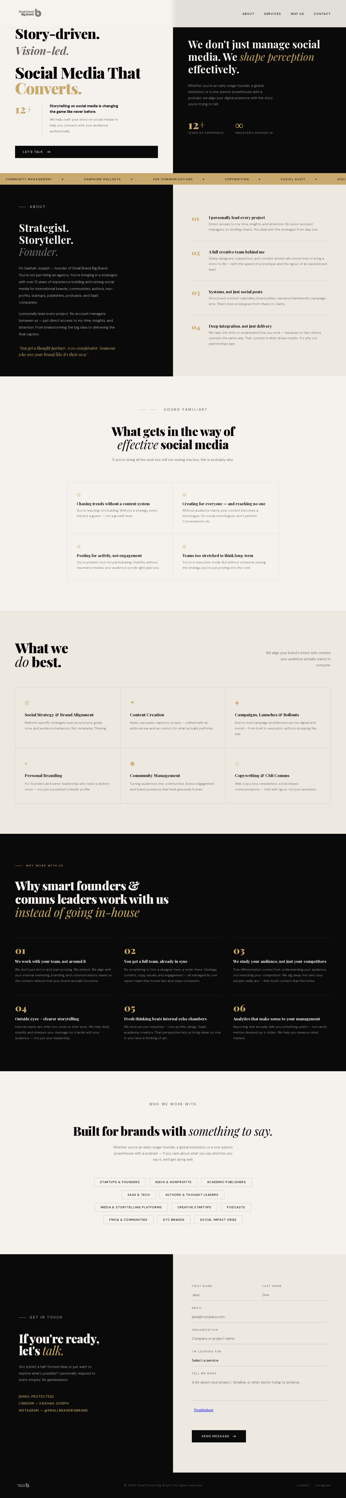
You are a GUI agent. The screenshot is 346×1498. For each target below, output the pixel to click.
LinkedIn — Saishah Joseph (44, 1403)
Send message (215, 1436)
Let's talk (33, 152)
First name (202, 1286)
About (248, 14)
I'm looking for (207, 1351)
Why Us (297, 14)
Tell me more (204, 1373)
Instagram (323, 1485)
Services (272, 14)
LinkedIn (303, 1485)
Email (197, 1308)
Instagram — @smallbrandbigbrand (53, 1410)
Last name (272, 1286)
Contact (322, 14)
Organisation (205, 1329)
